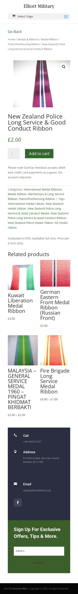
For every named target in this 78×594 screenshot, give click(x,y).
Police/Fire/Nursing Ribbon (24, 44)
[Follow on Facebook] (18, 503)
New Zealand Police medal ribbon (30, 223)
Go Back (15, 31)
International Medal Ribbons (43, 189)
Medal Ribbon (49, 39)
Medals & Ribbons (28, 39)
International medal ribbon (26, 204)
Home (11, 39)
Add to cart (39, 153)
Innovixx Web (20, 588)
